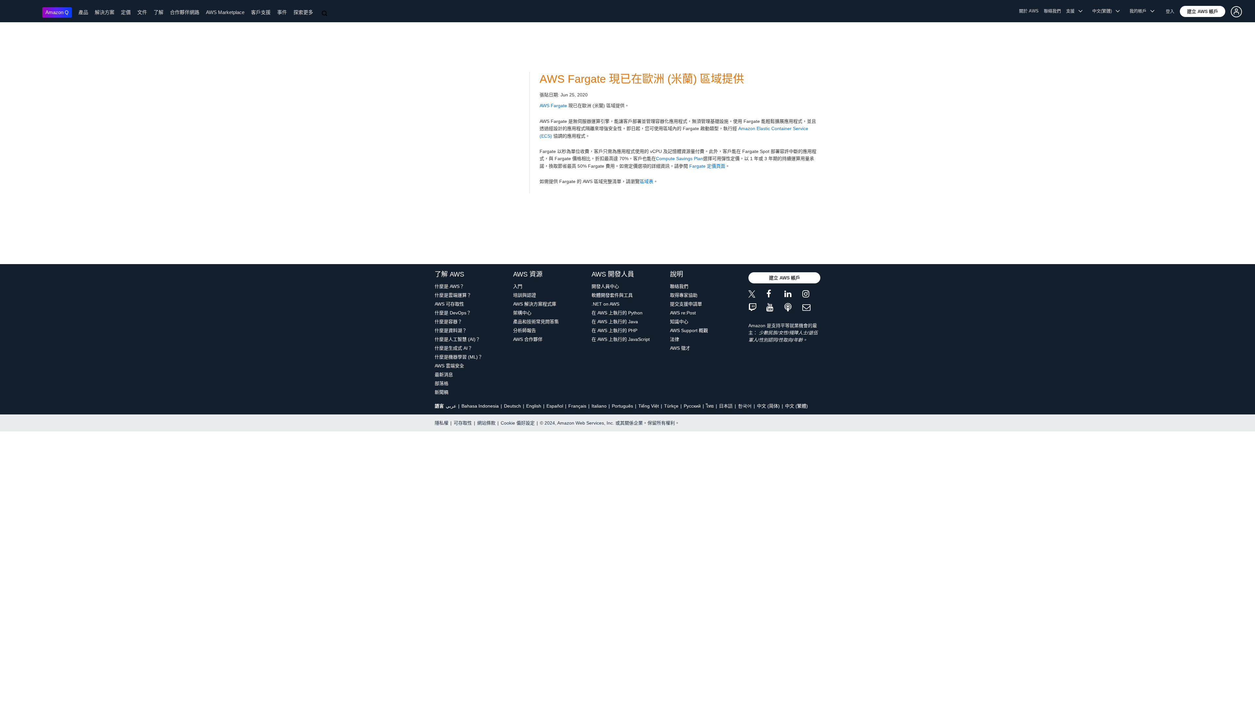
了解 (158, 12)
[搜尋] (325, 14)
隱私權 (441, 423)
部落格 (441, 383)
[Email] (811, 307)
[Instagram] (811, 295)
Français (577, 406)
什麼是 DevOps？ (453, 312)
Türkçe (671, 406)
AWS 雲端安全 (449, 365)
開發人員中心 (605, 286)
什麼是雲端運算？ (453, 295)
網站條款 (486, 423)
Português (622, 406)
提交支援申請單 (686, 304)
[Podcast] (793, 307)
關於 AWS (1029, 10)
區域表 (646, 181)
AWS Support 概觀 (689, 330)
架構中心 (522, 312)
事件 (282, 12)
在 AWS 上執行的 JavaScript (621, 339)
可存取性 (463, 423)
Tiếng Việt (648, 406)
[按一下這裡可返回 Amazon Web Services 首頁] (22, 11)
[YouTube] (775, 307)
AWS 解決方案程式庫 (534, 304)
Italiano (599, 406)
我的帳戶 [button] (1140, 10)
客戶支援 (261, 12)
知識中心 (679, 321)
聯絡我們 (1052, 10)
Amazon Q (57, 12)
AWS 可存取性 (449, 304)
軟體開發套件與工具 (612, 295)
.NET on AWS (605, 304)
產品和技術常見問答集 (536, 321)
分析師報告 (524, 330)
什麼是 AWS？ (449, 286)
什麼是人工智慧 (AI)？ (457, 339)
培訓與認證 (524, 295)
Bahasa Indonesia (480, 406)
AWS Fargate (553, 105)
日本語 (726, 406)
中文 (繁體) (796, 406)
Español (554, 406)
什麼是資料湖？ (451, 330)
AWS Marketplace (225, 12)
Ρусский (692, 406)
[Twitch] (757, 307)
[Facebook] (775, 295)
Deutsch (512, 406)
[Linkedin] (793, 295)
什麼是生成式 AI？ (453, 348)
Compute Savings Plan (679, 158)
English (533, 406)
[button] (1202, 11)
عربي (451, 406)
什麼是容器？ (448, 321)
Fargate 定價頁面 (707, 166)
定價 (126, 12)
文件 (142, 12)
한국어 (745, 406)
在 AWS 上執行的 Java (615, 321)
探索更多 (303, 12)
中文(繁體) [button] (1104, 10)
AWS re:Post (683, 312)
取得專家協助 (683, 295)
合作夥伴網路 (184, 12)
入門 (517, 286)
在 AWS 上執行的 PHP (614, 330)
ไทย (710, 406)
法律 (674, 339)
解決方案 (104, 12)
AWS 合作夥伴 (528, 339)
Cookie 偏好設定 (518, 423)
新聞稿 (441, 392)
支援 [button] (1072, 10)
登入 (1170, 11)
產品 (83, 12)
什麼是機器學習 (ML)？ (458, 357)
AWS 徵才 (680, 348)
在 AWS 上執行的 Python (617, 312)
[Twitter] (757, 295)
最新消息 (444, 374)
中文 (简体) (768, 406)
